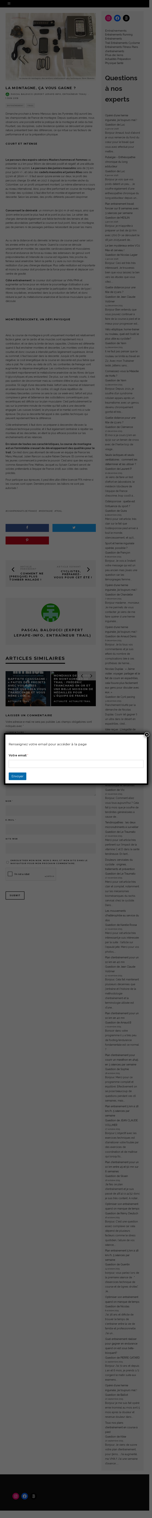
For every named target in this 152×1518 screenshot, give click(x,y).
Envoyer (17, 776)
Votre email (18, 755)
